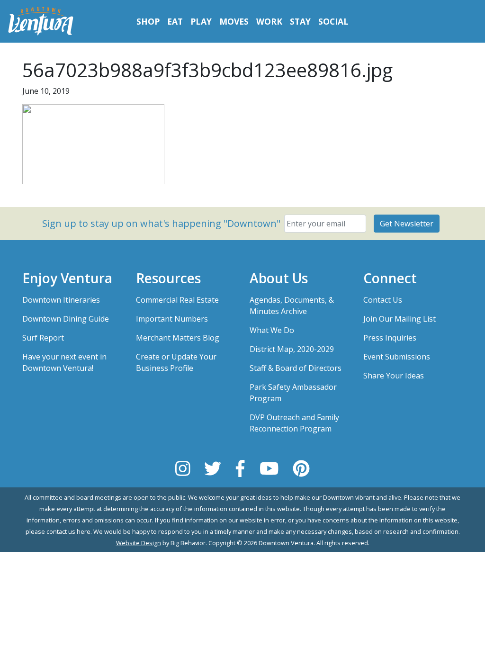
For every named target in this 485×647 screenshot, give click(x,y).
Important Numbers (172, 319)
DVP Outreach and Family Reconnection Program (294, 423)
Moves (234, 21)
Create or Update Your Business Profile (176, 362)
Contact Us (382, 300)
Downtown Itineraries (61, 300)
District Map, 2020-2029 (292, 349)
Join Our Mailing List (399, 319)
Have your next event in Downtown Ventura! (64, 362)
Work (269, 21)
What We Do (272, 330)
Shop (148, 21)
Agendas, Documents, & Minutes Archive (292, 305)
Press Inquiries (389, 337)
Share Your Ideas (393, 375)
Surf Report (43, 337)
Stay (300, 21)
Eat (175, 21)
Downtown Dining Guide (65, 319)
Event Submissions (396, 356)
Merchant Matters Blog (177, 337)
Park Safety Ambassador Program (293, 393)
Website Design (138, 543)
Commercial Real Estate (177, 300)
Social (333, 21)
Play (201, 21)
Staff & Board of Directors (295, 368)
